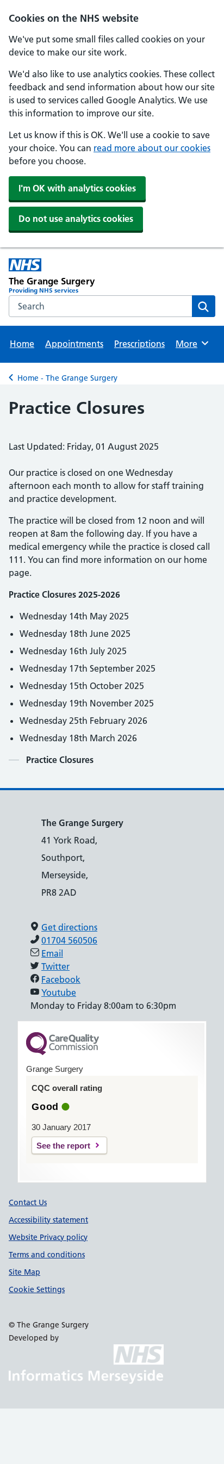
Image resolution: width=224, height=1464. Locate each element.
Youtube (58, 992)
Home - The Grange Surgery (67, 378)
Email (52, 953)
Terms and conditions (47, 1255)
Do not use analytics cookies (75, 218)
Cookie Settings (37, 1289)
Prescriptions (139, 343)
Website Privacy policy (48, 1237)
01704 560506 (69, 940)
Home (22, 343)
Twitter (55, 966)
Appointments (74, 343)
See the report (63, 1145)
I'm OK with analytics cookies (77, 188)
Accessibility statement (48, 1220)
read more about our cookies (152, 147)
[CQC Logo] (62, 1052)
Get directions (69, 927)
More (191, 343)
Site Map (24, 1272)
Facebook (60, 979)
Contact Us (28, 1202)
